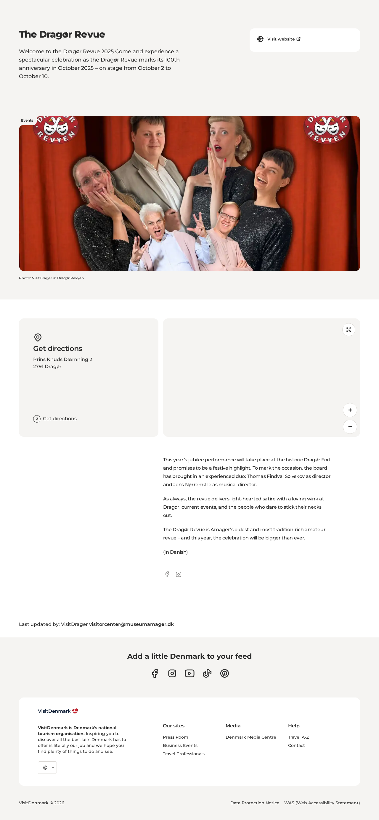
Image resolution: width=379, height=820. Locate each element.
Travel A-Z (298, 737)
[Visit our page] (172, 673)
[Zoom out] (350, 427)
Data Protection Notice (255, 802)
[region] (261, 377)
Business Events (180, 745)
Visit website (281, 39)
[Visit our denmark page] (155, 673)
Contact (296, 745)
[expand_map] (348, 329)
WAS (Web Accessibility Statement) (322, 802)
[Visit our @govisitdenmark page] (207, 673)
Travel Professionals (184, 753)
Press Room (175, 737)
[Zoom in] (350, 410)
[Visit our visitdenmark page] (189, 673)
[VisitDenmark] (58, 711)
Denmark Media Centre (251, 737)
